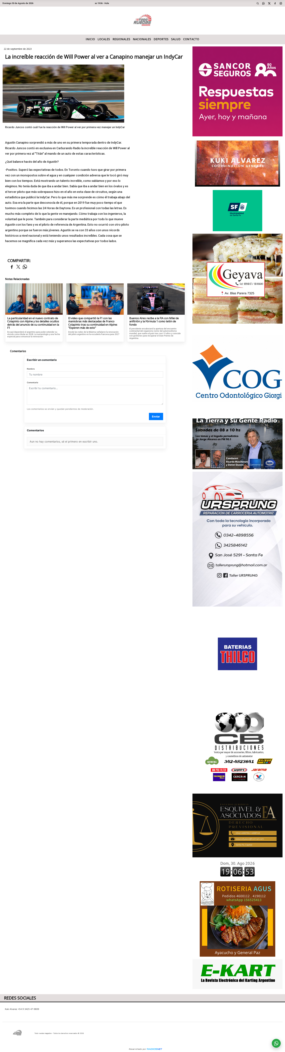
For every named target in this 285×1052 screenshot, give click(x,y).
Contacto (191, 39)
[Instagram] (281, 3)
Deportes (161, 39)
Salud (176, 39)
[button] (258, 3)
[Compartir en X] (18, 267)
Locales (104, 39)
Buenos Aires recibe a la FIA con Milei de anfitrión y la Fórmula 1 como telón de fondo (154, 321)
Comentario (32, 382)
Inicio (90, 39)
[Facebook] (275, 3)
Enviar (156, 416)
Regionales (121, 39)
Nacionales (142, 39)
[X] (269, 3)
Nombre (31, 369)
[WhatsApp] (263, 3)
